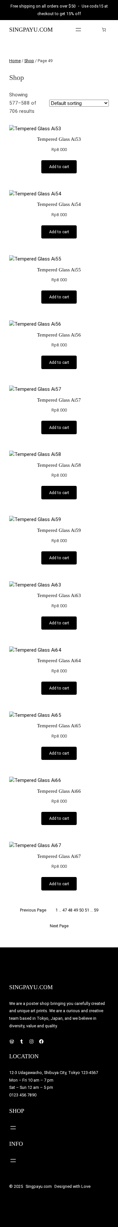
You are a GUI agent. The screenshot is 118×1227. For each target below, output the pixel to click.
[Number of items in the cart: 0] (104, 30)
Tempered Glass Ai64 (59, 660)
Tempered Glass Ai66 (59, 791)
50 (81, 910)
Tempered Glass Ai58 (59, 465)
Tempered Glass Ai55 (59, 269)
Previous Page (33, 910)
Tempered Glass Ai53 (59, 139)
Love (85, 1186)
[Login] (93, 29)
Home (15, 60)
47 (64, 910)
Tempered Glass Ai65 (59, 725)
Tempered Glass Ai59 (59, 530)
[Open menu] (78, 30)
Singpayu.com (31, 29)
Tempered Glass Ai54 (59, 204)
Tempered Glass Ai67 (59, 856)
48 (70, 910)
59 (96, 910)
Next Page (59, 925)
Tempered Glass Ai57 (59, 400)
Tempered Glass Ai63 (59, 595)
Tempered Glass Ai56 (59, 335)
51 (87, 910)
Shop (29, 60)
